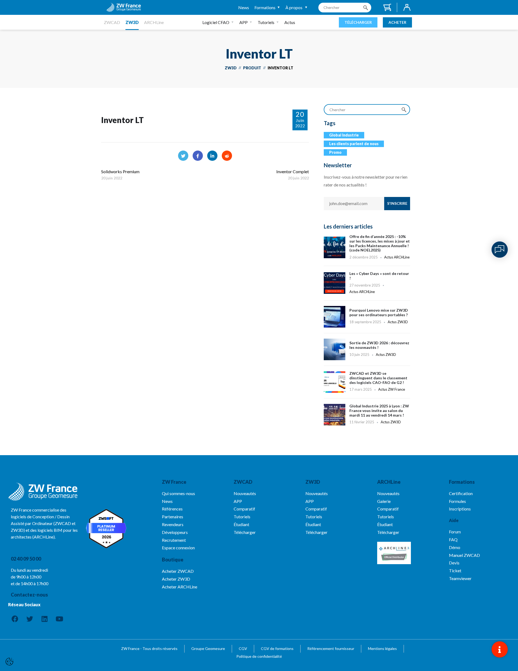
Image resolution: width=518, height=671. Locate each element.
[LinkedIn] (212, 156)
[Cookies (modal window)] (9, 662)
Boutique (172, 560)
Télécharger (358, 22)
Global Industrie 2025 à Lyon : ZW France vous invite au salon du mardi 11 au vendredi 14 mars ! (367, 417)
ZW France (174, 482)
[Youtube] (59, 619)
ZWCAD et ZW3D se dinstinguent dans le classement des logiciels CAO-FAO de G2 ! (367, 384)
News (243, 7)
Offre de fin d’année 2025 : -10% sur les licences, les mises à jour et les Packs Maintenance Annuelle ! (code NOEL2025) (367, 247)
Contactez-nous (29, 595)
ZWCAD (112, 22)
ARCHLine (154, 22)
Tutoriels (266, 22)
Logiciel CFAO (215, 22)
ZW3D (132, 22)
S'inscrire (397, 203)
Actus (289, 22)
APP (243, 22)
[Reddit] (227, 156)
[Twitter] (183, 156)
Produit (252, 68)
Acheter (397, 22)
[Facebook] (198, 156)
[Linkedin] (44, 619)
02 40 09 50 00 (26, 559)
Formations (264, 7)
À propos (293, 7)
